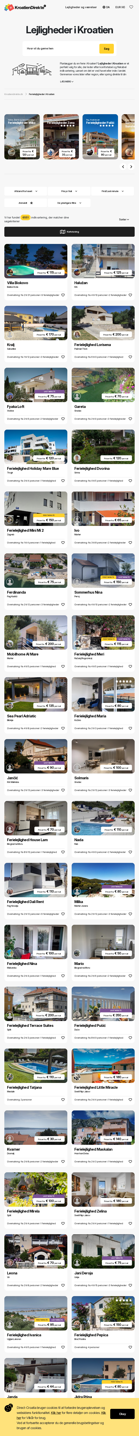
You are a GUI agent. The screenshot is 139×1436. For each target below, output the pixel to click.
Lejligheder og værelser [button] (81, 7)
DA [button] (108, 7)
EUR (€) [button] (120, 7)
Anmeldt (23, 202)
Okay (122, 1414)
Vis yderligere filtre (67, 202)
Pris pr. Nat (66, 191)
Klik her (56, 1413)
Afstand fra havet (23, 191)
